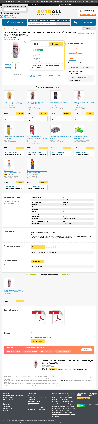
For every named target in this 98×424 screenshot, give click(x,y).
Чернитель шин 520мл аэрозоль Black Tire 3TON (84, 103)
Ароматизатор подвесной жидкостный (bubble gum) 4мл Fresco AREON (37, 137)
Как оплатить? (32, 399)
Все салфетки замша (50, 76)
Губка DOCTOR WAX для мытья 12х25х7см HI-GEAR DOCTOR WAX (13, 103)
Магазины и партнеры (60, 1)
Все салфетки (60, 76)
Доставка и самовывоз (34, 401)
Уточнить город (15, 9)
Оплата (27, 1)
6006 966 (74, 80)
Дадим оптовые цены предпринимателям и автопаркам (46, 66)
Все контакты (32, 407)
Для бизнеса (6, 406)
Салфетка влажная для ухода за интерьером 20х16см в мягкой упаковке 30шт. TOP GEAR (58, 103)
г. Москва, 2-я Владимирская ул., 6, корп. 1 (63, 404)
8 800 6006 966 (11, 13)
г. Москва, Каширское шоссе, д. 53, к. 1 (62, 397)
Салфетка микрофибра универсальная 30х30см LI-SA (14, 137)
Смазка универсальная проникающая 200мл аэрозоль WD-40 (37, 171)
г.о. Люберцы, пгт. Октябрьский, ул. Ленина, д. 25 (65, 408)
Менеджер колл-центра (9, 397)
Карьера (6, 393)
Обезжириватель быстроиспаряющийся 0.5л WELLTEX (14, 171)
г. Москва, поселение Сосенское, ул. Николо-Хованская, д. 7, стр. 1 (70, 414)
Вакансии (87, 1)
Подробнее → (87, 349)
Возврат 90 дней (66, 4)
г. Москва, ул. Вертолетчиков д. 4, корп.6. (63, 406)
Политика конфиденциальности (18, 420)
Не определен (10, 1)
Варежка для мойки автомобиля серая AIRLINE (60, 137)
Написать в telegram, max (37, 409)
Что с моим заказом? (33, 403)
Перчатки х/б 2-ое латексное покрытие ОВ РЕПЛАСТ (81, 137)
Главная (6, 29)
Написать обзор (37, 341)
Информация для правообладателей (35, 420)
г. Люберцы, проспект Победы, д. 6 (61, 410)
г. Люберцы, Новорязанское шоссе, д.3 (62, 401)
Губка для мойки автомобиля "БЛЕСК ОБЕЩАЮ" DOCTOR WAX (37, 103)
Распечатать (90, 28)
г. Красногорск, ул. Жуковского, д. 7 (62, 412)
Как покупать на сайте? (89, 11)
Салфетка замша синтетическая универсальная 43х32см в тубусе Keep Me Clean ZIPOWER (14, 290)
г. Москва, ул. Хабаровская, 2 (60, 399)
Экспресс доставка (33, 4)
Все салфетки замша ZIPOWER (35, 76)
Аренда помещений (8, 408)
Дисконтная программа (45, 1)
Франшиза (79, 1)
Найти (63, 24)
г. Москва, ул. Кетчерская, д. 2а (60, 395)
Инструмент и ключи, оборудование (23, 29)
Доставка (20, 1)
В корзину (55, 44)
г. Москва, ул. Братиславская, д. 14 (61, 403)
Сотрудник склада (8, 399)
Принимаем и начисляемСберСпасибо (91, 405)
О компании (31, 395)
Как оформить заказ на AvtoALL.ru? (37, 397)
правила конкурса (54, 332)
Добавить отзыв (38, 247)
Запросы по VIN (65, 20)
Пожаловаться (83, 398)
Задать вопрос (37, 261)
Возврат (34, 1)
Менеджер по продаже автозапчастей (13, 395)
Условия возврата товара (34, 404)
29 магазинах (72, 60)
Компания (71, 1)
